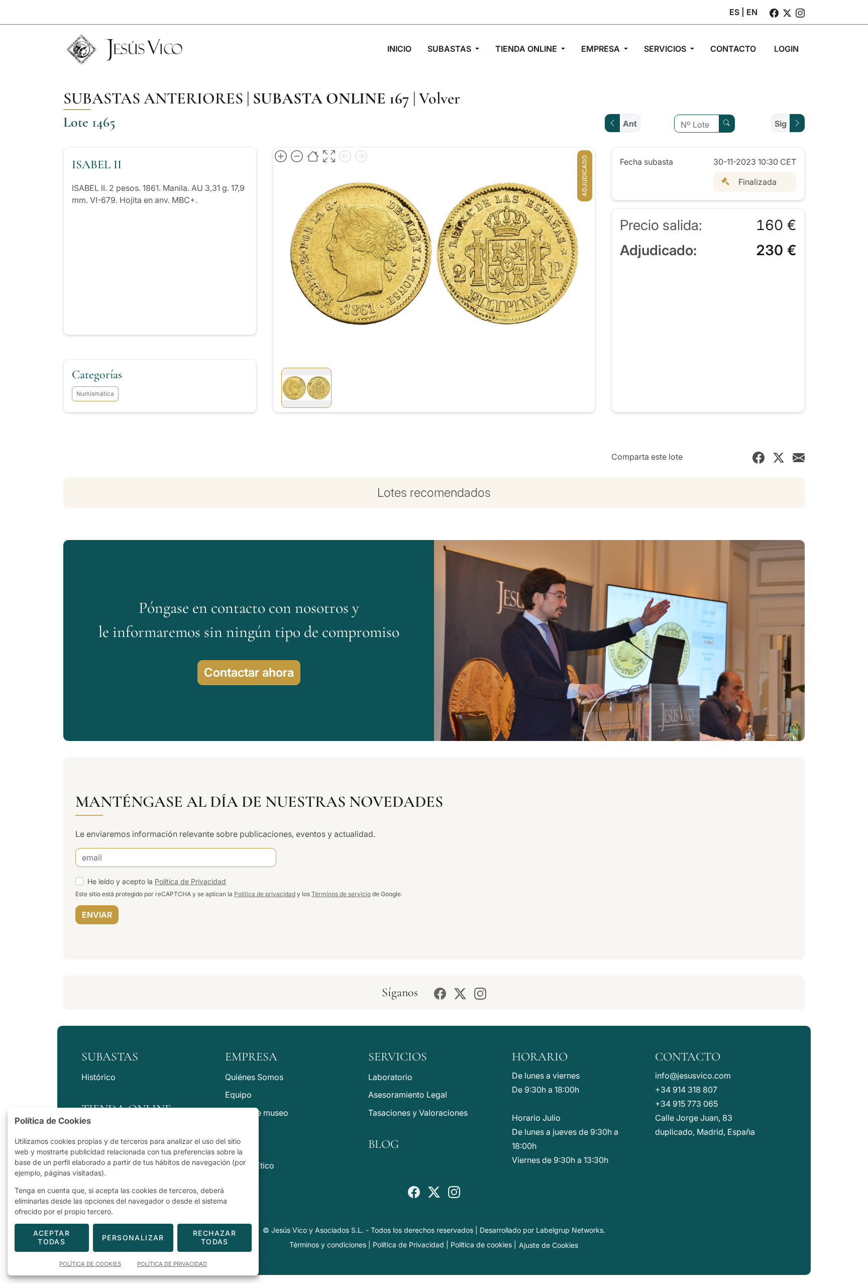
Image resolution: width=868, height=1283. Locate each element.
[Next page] (361, 155)
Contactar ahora (249, 672)
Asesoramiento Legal (407, 1095)
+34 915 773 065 (686, 1104)
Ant (630, 124)
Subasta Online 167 (331, 98)
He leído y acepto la (156, 881)
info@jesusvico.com (693, 1076)
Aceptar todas (51, 1237)
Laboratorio (390, 1077)
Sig (781, 124)
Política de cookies (481, 1244)
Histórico (98, 1077)
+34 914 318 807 (686, 1090)
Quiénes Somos (254, 1077)
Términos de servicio (341, 894)
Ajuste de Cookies (548, 1245)
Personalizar (133, 1237)
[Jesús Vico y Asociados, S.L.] (123, 49)
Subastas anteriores (153, 98)
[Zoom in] (281, 155)
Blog (383, 1144)
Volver (439, 98)
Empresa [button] (601, 49)
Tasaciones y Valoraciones (418, 1113)
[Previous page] (345, 155)
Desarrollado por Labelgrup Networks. (542, 1230)
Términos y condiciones (327, 1244)
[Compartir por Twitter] (779, 457)
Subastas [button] (450, 49)
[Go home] (313, 155)
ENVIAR (97, 915)
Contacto (687, 1056)
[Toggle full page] (329, 155)
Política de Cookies (90, 1263)
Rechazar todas (214, 1237)
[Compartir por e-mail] (799, 457)
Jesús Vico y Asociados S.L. (317, 1230)
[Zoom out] (297, 155)
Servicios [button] (666, 49)
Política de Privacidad (190, 881)
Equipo (238, 1095)
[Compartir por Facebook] (758, 457)
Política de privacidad (264, 894)
